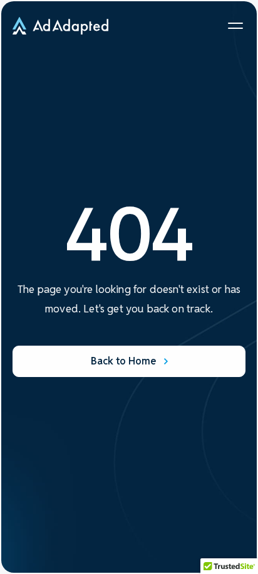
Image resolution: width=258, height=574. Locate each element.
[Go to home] (60, 25)
